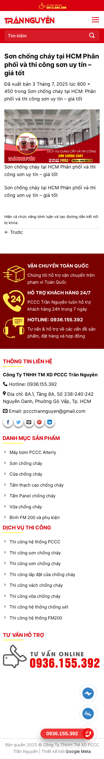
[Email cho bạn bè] (29, 422)
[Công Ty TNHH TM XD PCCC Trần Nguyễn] (43, 19)
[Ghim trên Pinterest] (39, 422)
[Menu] (95, 20)
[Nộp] (92, 35)
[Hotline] (88, 734)
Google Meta (78, 751)
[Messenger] (88, 693)
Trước (13, 232)
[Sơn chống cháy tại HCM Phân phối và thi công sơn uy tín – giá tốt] (52, 136)
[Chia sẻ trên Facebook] (8, 422)
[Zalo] (88, 713)
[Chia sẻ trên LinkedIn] (50, 422)
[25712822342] (52, 656)
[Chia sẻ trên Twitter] (18, 422)
